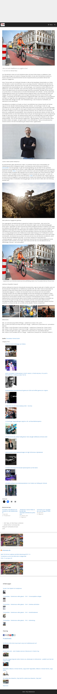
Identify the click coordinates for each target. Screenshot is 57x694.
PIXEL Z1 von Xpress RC (6, 558)
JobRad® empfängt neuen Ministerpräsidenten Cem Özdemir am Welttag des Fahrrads (26, 483)
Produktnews (7, 638)
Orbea (14, 171)
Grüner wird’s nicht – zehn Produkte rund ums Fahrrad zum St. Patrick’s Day (21, 651)
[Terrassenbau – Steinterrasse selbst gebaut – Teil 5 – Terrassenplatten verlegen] (4, 600)
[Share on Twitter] (6, 635)
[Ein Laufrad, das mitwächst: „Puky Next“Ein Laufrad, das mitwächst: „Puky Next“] (6, 682)
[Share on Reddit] (8, 635)
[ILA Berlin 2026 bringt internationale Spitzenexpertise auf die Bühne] (10, 474)
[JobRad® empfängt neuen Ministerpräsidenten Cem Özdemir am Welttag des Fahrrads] (10, 490)
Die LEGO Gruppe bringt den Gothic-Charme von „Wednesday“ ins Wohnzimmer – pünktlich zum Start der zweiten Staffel (28, 659)
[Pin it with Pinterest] (10, 635)
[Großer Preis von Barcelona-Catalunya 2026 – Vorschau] (10, 413)
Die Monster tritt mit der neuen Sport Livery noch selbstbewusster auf (20, 643)
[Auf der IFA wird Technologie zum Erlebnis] (10, 351)
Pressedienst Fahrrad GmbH (13, 338)
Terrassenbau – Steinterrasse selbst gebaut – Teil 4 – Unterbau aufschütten (21, 604)
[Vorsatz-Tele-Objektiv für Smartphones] (4, 592)
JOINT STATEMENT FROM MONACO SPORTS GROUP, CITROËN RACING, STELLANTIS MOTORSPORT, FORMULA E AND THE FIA (26, 374)
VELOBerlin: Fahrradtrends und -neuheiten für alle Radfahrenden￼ (10, 511)
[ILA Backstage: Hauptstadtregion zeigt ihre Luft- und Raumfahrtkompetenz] (10, 428)
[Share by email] (15, 635)
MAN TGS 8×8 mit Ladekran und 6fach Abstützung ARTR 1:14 (15, 554)
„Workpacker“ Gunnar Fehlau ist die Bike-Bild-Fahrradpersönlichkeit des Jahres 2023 (27, 512)
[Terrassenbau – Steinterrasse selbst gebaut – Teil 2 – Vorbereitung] (4, 624)
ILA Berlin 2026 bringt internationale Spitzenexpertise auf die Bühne (21, 467)
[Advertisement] (28, 11)
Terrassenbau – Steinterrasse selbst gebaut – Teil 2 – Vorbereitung (19, 620)
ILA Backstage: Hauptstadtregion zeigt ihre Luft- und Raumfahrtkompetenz (23, 421)
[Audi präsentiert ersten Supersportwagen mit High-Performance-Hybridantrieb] (10, 459)
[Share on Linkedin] (12, 635)
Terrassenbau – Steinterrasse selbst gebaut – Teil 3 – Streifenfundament (20, 612)
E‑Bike (31, 175)
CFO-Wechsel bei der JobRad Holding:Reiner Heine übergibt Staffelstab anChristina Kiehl (26, 437)
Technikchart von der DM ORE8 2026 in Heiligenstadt (13, 556)
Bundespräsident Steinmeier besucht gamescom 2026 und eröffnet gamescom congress (26, 390)
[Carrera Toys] (12, 546)
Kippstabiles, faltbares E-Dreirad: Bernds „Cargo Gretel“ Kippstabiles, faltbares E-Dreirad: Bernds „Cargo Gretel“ (28, 669)
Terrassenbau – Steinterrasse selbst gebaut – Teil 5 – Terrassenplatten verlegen (22, 596)
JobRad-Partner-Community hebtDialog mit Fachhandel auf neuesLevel (11, 526)
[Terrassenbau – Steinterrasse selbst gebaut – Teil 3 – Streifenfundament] (4, 616)
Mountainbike (5, 167)
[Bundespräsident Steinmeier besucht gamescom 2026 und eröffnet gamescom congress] (10, 397)
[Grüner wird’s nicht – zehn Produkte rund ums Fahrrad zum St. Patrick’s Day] (6, 654)
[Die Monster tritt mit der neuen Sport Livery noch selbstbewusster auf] (6, 646)
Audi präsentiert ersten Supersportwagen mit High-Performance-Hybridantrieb (24, 452)
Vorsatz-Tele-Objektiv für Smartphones (12, 588)
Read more (5, 685)
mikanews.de (6, 550)
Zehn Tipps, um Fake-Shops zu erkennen (13, 523)
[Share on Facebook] (4, 635)
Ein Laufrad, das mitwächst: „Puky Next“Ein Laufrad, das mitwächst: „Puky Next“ (22, 678)
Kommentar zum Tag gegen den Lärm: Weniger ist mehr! (43, 510)
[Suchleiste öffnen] (55, 24)
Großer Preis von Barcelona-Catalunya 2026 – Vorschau (18, 406)
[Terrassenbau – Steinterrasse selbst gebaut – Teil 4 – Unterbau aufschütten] (4, 608)
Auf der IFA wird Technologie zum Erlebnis (15, 344)
